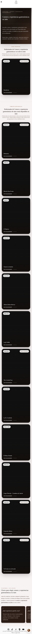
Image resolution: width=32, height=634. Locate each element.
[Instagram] (8, 629)
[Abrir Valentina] (29, 630)
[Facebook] (16, 629)
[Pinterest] (20, 629)
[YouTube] (23, 629)
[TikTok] (12, 629)
